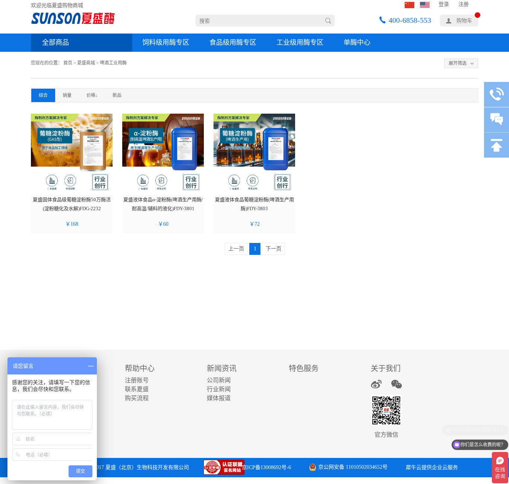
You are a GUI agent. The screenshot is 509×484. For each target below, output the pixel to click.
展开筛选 (458, 63)
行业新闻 (219, 389)
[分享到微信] (396, 384)
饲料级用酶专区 (165, 42)
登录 (444, 4)
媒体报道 (219, 398)
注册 (463, 4)
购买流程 (137, 398)
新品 (117, 95)
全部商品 (55, 42)
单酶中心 (357, 42)
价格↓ (92, 95)
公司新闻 (219, 380)
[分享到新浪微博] (376, 384)
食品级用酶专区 (232, 42)
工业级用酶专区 (299, 42)
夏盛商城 (86, 63)
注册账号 (137, 380)
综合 (43, 95)
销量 (67, 95)
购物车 (464, 20)
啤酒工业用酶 (113, 63)
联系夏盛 (137, 389)
